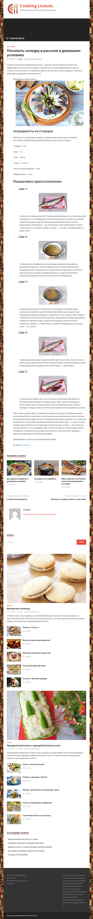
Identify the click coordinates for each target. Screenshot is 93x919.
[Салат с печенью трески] (14, 772)
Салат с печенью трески (33, 764)
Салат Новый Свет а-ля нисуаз (36, 815)
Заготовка (11, 46)
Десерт (9, 605)
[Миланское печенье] (46, 603)
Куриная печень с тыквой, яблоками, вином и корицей (30, 847)
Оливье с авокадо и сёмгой (35, 777)
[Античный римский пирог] (14, 674)
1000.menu (26, 445)
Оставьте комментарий (32, 59)
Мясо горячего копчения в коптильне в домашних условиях (74, 481)
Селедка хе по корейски (45, 478)
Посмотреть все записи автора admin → (40, 514)
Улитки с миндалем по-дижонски (37, 803)
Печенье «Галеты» (31, 627)
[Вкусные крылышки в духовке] (14, 648)
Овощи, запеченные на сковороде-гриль (41, 790)
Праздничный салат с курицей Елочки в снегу (33, 745)
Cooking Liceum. (37, 6)
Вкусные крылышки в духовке (36, 640)
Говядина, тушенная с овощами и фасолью (26, 843)
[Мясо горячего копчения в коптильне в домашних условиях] (74, 476)
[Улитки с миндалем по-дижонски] (14, 811)
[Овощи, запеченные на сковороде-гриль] (14, 798)
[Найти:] (46, 542)
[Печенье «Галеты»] (14, 635)
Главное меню (16, 38)
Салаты (9, 742)
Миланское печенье (18, 608)
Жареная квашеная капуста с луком (23, 839)
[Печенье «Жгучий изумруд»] (14, 686)
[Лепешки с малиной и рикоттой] (14, 661)
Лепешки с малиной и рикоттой (37, 653)
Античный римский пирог (34, 666)
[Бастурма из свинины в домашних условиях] (19, 476)
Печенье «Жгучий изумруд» (35, 678)
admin (20, 59)
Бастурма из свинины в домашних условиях (17, 479)
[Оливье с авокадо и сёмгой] (14, 785)
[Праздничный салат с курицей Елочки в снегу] (46, 740)
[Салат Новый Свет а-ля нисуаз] (14, 823)
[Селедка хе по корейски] (46, 476)
